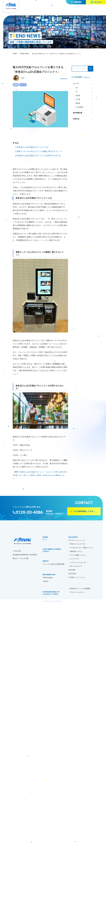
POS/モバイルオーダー (78, 544)
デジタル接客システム (77, 555)
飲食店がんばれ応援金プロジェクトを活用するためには (39, 155)
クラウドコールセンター (78, 562)
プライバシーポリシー (77, 592)
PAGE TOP (104, 455)
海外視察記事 (77, 113)
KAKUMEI (71, 570)
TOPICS (45, 581)
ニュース (23, 85)
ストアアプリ (74, 559)
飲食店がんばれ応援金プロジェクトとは (32, 147)
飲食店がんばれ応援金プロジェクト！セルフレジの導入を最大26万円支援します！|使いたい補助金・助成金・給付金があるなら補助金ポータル (40, 475)
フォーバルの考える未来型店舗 (53, 564)
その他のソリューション (76, 577)
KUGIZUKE (72, 574)
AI (76, 91)
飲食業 (16, 85)
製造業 (77, 103)
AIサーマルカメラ (76, 566)
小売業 (77, 99)
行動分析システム (76, 551)
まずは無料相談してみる (83, 511)
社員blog (76, 119)
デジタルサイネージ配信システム (81, 548)
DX (76, 88)
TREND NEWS (48, 578)
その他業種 (79, 107)
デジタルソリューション (76, 540)
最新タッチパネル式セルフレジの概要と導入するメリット (39, 151)
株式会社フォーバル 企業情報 (80, 588)
